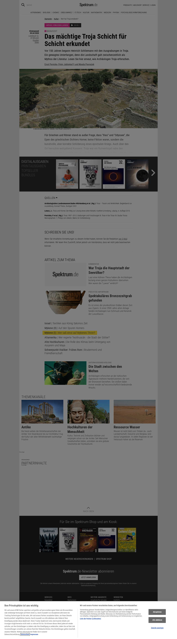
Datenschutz (25, 634)
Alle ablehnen (157, 620)
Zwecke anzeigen (157, 628)
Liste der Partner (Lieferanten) (90, 619)
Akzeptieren (157, 612)
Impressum (34, 634)
